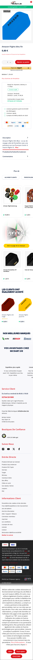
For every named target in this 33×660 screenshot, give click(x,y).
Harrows (4, 470)
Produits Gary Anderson (9, 464)
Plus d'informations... (18, 642)
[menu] (3, 3)
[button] (25, 2)
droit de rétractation (8, 511)
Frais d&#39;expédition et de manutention (15, 506)
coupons (4, 488)
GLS (28, 553)
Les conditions (6, 522)
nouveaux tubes (7, 478)
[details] (7, 11)
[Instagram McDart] (3, 450)
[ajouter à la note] (30, 47)
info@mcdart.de (23, 411)
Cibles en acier (6, 483)
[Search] (6, 2)
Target (4, 472)
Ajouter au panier (23, 62)
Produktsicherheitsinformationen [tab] (14, 152)
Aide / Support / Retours (9, 514)
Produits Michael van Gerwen (11, 462)
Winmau (4, 475)
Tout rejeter (21, 651)
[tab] (16, 142)
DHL (26, 551)
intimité (4, 527)
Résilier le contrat (7, 535)
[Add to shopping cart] (20, 215)
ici (26, 645)
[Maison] (16, 2)
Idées (10, 651)
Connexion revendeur (8, 516)
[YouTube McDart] (8, 450)
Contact (4, 530)
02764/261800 (8, 397)
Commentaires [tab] (8, 156)
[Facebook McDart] (19, 450)
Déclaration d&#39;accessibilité (11, 532)
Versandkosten (14, 562)
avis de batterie (6, 508)
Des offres (5, 480)
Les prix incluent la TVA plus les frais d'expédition (13, 54)
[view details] (12, 201)
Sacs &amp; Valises (8, 486)
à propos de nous (7, 524)
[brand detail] (5, 339)
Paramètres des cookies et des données (14, 503)
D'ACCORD (16, 656)
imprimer (5, 519)
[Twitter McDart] (13, 450)
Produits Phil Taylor (8, 467)
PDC (3, 491)
